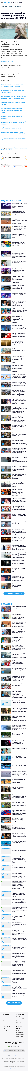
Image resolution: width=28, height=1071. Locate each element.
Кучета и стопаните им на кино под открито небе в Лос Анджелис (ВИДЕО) (19, 384)
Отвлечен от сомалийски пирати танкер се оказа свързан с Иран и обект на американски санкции (19, 773)
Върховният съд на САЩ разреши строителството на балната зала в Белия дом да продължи (19, 719)
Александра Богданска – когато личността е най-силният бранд (19, 516)
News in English (19, 1036)
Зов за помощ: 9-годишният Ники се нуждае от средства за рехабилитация (18, 616)
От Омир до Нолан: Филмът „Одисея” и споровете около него (18, 342)
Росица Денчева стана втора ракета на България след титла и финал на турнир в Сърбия (19, 221)
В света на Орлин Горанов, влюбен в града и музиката (19, 585)
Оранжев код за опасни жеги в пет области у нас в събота (19, 995)
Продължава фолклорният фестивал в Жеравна (19, 684)
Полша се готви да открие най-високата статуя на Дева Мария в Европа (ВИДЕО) (19, 468)
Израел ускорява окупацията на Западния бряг (19, 924)
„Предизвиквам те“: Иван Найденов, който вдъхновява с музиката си (19, 500)
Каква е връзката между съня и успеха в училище (19, 349)
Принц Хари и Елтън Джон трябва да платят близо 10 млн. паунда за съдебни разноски (19, 835)
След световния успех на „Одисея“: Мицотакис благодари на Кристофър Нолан (19, 484)
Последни (5, 1016)
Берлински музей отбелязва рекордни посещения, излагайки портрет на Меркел (18, 578)
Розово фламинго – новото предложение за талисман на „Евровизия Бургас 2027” (19, 205)
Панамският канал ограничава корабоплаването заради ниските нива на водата (19, 875)
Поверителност (6, 1061)
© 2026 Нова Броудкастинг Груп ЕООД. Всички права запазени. (14, 1066)
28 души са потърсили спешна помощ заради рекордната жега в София (19, 972)
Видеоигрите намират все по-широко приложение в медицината (19, 850)
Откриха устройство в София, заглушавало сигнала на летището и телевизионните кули (18, 955)
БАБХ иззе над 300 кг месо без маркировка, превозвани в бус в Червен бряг (19, 988)
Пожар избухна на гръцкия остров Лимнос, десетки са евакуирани (19, 781)
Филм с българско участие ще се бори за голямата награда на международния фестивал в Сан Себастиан (19, 460)
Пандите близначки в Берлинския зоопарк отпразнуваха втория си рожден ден (19, 804)
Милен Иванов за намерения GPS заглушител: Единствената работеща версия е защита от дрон (19, 694)
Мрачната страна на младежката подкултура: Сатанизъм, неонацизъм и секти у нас (19, 901)
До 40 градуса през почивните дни (17, 733)
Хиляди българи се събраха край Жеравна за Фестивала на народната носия (19, 909)
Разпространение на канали (20, 1058)
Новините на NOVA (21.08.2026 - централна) (18, 866)
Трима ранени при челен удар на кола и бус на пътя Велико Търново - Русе (19, 796)
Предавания (6, 1030)
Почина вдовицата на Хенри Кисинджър (18, 788)
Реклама (3, 1058)
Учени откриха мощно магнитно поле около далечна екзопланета (18, 562)
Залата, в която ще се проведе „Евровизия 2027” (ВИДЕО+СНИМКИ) (19, 287)
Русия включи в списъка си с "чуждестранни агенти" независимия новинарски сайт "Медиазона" (19, 812)
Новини (13, 2)
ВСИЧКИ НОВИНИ (14, 1003)
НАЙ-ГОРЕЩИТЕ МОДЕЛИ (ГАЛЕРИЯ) (11, 128)
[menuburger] (2, 2)
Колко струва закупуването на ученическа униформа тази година (18, 663)
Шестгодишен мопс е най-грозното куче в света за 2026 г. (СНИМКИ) (19, 228)
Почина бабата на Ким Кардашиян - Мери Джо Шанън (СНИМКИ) (18, 539)
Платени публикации (18, 1062)
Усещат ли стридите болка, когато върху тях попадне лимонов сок (18, 213)
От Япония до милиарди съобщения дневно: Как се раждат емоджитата (19, 376)
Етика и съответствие (9, 1062)
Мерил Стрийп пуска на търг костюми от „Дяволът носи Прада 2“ (18, 335)
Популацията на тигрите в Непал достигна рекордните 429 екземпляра (19, 476)
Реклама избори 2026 (10, 1058)
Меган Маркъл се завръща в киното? (19, 749)
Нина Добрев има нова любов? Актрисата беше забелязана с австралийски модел (19, 547)
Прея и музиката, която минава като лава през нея (18, 570)
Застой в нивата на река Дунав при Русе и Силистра (19, 939)
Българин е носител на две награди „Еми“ (19, 522)
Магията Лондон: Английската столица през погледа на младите (19, 327)
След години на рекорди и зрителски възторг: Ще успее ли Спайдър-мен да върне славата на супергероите (19, 451)
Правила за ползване (20, 1061)
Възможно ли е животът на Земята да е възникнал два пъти (19, 236)
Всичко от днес (7, 1018)
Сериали (5, 1032)
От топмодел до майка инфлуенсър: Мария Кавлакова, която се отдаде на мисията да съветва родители (18, 418)
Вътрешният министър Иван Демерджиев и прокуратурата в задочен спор (19, 917)
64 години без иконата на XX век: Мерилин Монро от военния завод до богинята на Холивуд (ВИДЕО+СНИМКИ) (19, 409)
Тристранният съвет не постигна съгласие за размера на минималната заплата (19, 980)
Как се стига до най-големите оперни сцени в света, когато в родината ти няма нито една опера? (19, 442)
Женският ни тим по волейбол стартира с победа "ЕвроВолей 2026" (19, 820)
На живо (19, 2)
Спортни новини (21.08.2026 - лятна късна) (19, 757)
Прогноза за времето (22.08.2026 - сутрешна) (18, 701)
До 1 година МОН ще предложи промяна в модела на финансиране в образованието (19, 647)
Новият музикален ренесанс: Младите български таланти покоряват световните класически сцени (18, 492)
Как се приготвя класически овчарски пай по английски (19, 434)
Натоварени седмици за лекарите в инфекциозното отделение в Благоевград (19, 655)
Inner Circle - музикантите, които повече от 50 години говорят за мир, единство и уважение (19, 624)
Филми (4, 1034)
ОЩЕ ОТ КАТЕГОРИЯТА (14, 593)
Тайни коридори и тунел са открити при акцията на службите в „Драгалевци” (19, 710)
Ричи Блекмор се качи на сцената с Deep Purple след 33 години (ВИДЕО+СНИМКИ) (18, 271)
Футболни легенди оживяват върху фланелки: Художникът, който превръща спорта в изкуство (19, 319)
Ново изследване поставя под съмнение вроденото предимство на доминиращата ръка (19, 555)
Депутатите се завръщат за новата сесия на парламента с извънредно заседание (18, 894)
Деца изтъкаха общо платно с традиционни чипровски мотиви (18, 631)
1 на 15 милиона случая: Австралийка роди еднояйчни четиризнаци (18, 508)
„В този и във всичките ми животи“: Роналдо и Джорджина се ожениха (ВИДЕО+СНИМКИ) (19, 303)
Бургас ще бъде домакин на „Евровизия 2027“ (19, 294)
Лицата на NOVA (20, 1018)
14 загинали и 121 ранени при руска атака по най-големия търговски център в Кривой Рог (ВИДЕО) (18, 964)
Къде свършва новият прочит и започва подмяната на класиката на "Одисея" (19, 532)
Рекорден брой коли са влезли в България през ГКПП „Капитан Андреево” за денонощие (19, 678)
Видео (4, 1022)
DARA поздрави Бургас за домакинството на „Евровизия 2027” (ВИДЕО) (19, 262)
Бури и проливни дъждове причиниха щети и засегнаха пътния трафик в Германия (19, 727)
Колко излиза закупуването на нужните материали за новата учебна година (19, 932)
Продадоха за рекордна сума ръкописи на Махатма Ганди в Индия (18, 827)
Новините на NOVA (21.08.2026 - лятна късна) (19, 764)
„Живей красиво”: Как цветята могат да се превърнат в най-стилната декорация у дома (18, 359)
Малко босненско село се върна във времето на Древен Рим (19, 427)
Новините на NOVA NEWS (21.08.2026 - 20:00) (18, 842)
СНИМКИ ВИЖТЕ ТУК (7, 61)
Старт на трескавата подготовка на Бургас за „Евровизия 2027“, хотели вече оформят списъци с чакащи (19, 254)
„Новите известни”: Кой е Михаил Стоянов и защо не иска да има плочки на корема (19, 311)
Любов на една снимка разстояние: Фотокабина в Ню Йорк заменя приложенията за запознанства (19, 279)
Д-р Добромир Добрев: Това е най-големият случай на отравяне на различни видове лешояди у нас (19, 859)
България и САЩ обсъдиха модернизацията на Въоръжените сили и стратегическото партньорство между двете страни (19, 885)
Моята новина (6, 1020)
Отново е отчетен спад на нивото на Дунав (19, 669)
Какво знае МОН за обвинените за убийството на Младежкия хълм (17, 639)
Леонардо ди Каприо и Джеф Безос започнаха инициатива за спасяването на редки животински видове (18, 393)
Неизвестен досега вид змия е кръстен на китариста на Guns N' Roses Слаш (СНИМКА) (18, 743)
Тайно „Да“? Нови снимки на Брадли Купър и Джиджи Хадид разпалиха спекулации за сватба (19, 401)
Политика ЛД (12, 1061)
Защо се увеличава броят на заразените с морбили (19, 607)
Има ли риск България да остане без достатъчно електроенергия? (19, 947)
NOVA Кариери (20, 1034)
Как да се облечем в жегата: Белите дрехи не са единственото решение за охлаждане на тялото (19, 368)
